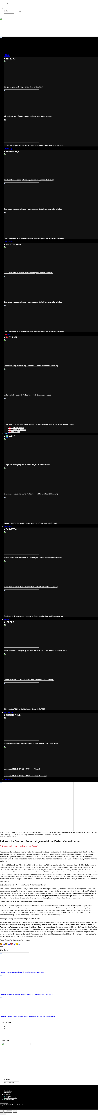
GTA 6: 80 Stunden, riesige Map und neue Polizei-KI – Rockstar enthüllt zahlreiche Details (36, 650)
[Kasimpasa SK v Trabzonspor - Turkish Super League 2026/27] (21, 391)
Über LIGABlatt (8, 1091)
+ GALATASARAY (8, 242)
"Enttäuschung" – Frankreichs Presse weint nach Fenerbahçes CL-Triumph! (30, 523)
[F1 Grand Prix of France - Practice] (21, 740)
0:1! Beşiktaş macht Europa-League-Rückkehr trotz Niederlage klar (28, 116)
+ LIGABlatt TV (8, 779)
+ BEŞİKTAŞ (7, 56)
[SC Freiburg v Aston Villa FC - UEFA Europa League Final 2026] (21, 83)
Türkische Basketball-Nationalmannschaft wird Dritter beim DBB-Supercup (31, 587)
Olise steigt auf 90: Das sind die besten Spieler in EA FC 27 (24, 709)
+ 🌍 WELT (7, 433)
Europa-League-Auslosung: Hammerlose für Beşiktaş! (23, 87)
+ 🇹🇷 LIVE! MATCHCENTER (16, 428)
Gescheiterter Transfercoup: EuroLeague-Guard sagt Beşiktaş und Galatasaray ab (33, 616)
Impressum (7, 1094)
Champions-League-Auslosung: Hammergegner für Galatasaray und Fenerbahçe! (33, 209)
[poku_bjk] (21, 142)
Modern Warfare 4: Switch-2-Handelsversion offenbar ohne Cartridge (29, 680)
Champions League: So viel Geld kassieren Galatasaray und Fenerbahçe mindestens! (34, 238)
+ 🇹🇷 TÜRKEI (7, 335)
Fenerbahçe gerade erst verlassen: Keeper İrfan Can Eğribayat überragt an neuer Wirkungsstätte (39, 424)
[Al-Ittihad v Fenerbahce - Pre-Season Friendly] (21, 421)
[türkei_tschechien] (21, 583)
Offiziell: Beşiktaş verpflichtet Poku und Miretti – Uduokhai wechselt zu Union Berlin (34, 145)
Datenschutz (7, 1093)
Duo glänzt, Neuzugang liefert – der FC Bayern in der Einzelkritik (27, 465)
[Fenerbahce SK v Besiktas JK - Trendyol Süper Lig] (21, 176)
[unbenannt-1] (21, 765)
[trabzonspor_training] (21, 554)
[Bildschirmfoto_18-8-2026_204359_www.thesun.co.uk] (21, 705)
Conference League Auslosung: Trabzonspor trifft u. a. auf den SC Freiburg (31, 366)
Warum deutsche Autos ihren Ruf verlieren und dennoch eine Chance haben (31, 743)
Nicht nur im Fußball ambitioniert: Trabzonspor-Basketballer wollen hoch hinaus (33, 558)
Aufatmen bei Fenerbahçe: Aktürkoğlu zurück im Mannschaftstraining (29, 180)
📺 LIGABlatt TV (8, 1096)
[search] (20, 11)
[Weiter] (4, 1114)
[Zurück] (1, 1114)
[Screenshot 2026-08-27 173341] (21, 205)
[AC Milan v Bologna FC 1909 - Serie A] (21, 269)
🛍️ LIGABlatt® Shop (9, 1099)
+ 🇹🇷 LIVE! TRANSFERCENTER (17, 430)
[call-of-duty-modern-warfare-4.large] (21, 676)
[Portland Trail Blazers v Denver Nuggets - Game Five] (21, 613)
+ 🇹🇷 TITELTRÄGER (14, 432)
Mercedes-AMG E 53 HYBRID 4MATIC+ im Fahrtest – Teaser (25, 776)
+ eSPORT (7, 619)
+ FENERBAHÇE (8, 149)
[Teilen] (5, 1111)
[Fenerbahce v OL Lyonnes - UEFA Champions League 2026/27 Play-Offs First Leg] (21, 235)
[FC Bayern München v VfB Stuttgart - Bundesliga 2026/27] (21, 461)
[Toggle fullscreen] (9, 1111)
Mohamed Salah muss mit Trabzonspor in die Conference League (27, 395)
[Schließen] (1, 1111)
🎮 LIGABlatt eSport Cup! (10, 1098)
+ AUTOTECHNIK (8, 712)
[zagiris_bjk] (21, 113)
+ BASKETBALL (8, 526)
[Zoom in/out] (15, 1111)
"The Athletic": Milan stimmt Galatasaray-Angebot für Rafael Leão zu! (28, 273)
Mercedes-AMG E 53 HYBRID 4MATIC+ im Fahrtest (22, 769)
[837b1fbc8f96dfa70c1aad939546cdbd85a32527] (21, 647)
